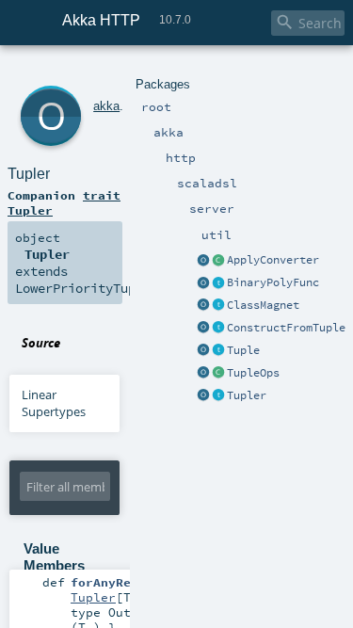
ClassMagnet (263, 305)
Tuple (243, 350)
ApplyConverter (273, 259)
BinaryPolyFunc (273, 282)
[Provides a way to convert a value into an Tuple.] (218, 396)
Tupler (246, 395)
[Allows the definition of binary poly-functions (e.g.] (218, 283)
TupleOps (253, 372)
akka (106, 106)
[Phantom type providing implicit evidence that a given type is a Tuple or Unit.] (218, 351)
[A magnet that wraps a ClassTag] (218, 306)
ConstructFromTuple (286, 327)
